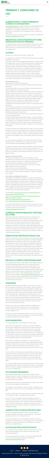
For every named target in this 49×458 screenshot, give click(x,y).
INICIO (11, 450)
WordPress (39, 453)
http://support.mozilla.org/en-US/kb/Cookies (19, 199)
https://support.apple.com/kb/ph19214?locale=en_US (21, 201)
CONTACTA (17, 450)
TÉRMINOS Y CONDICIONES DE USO (30, 450)
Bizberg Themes (25, 455)
